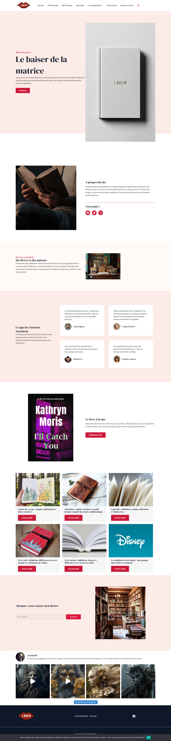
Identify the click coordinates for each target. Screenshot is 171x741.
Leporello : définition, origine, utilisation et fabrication (129, 510)
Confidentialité (81, 716)
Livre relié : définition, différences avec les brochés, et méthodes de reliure (37, 561)
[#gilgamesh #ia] (68, 681)
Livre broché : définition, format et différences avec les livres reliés (81, 561)
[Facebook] (133, 716)
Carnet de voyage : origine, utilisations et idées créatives (37, 510)
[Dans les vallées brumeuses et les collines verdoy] (103, 681)
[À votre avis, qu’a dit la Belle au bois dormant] (33, 681)
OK (149, 737)
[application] (102, 5)
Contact (93, 716)
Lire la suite (27, 518)
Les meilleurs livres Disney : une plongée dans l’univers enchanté (130, 561)
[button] (138, 5)
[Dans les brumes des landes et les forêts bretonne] (138, 681)
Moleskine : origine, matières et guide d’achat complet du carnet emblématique (83, 510)
